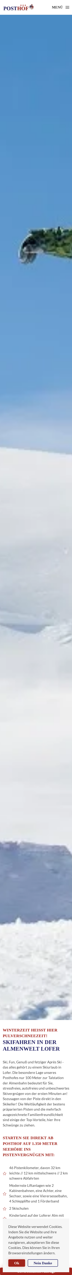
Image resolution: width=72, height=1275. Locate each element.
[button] (60, 7)
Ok (16, 1263)
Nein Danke (43, 1263)
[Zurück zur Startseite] (18, 7)
